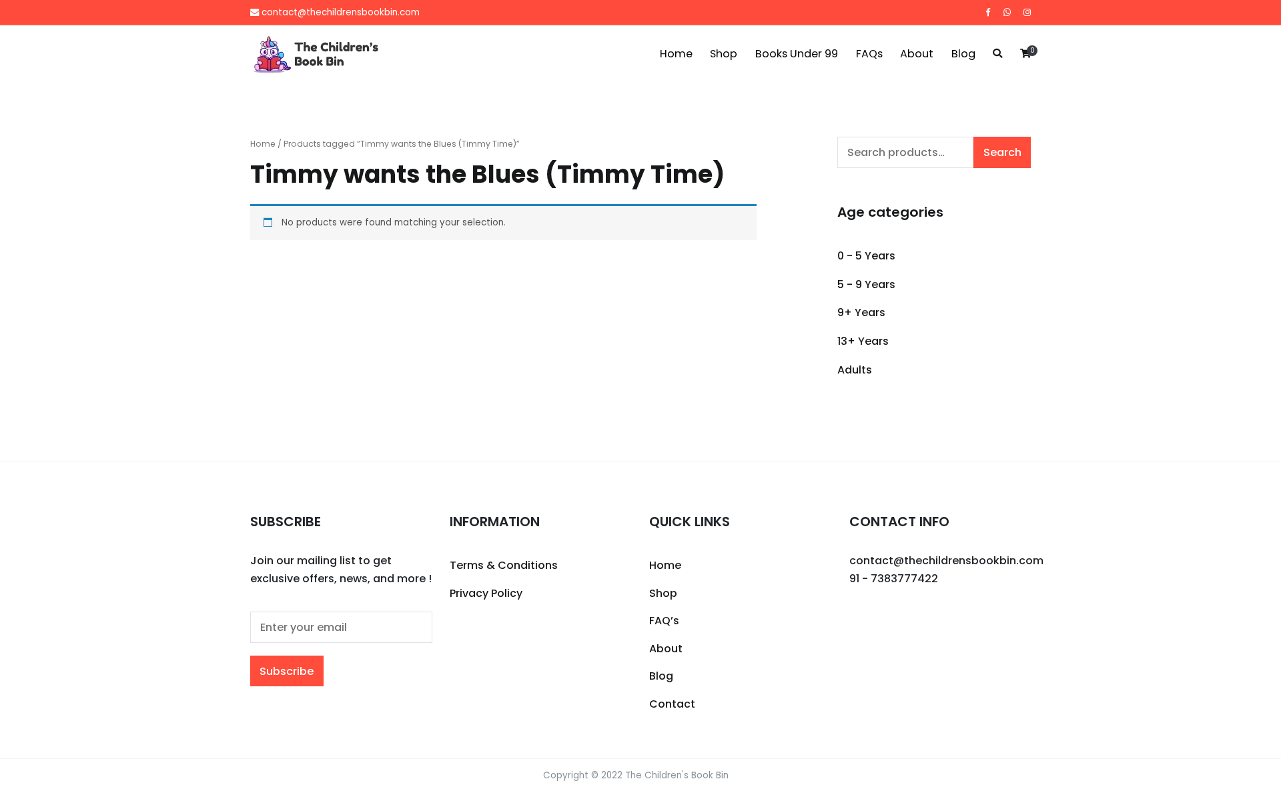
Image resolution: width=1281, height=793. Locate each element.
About (916, 53)
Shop (723, 53)
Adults (854, 369)
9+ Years (861, 312)
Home (676, 53)
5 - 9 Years (866, 284)
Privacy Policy (486, 593)
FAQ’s (664, 620)
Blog (963, 53)
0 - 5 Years (866, 255)
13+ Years (863, 341)
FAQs (869, 53)
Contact (672, 704)
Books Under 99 (796, 53)
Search (1002, 152)
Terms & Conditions (504, 565)
